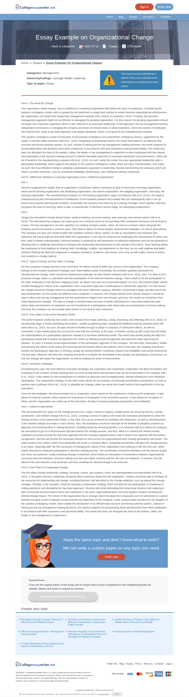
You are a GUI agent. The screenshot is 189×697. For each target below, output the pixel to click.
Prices (109, 16)
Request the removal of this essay (63, 596)
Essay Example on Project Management (134, 631)
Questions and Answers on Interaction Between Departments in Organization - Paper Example (87, 622)
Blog (121, 16)
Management (51, 73)
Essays (133, 16)
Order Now (164, 6)
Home (25, 62)
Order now (111, 556)
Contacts (166, 16)
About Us (148, 664)
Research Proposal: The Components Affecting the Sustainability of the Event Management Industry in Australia (87, 634)
